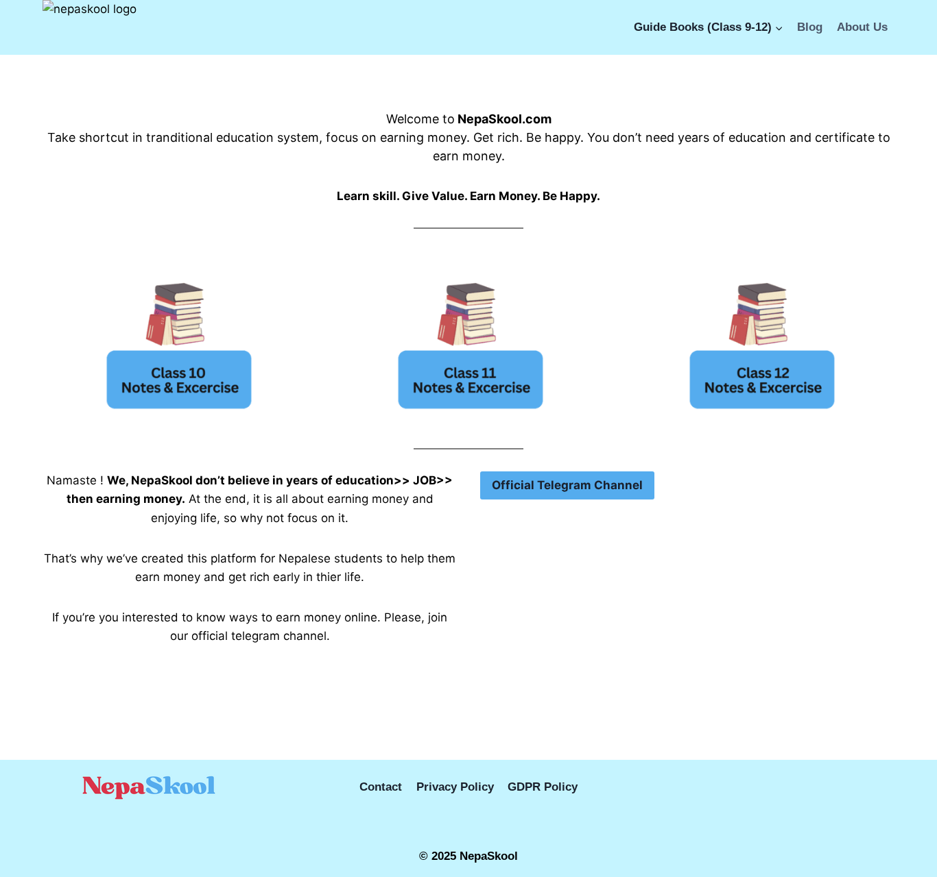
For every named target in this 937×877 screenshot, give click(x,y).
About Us (862, 27)
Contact (380, 786)
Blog (809, 27)
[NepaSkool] (111, 27)
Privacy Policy (455, 786)
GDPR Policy (543, 786)
